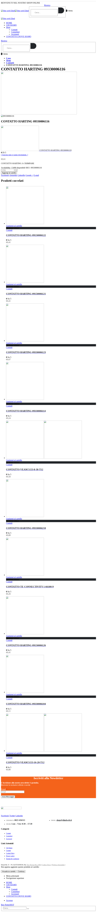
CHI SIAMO (11, 25)
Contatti (14, 30)
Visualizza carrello (8, 871)
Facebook (5, 175)
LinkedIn (21, 175)
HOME (9, 23)
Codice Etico (46, 865)
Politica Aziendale (58, 865)
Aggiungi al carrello (9, 173)
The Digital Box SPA (34, 865)
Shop (8, 27)
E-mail (36, 175)
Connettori (15, 32)
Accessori (15, 34)
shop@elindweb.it (64, 820)
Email (4, 789)
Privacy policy (10, 856)
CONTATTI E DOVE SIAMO (18, 36)
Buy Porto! (7, 905)
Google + (29, 175)
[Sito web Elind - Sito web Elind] (15, 11)
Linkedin (19, 816)
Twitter (12, 816)
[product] (51, 205)
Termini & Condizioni (12, 859)
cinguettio (13, 175)
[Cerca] (61, 10)
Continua (21, 871)
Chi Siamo (9, 848)
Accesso (9, 900)
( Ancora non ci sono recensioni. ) (14, 155)
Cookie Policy (10, 853)
